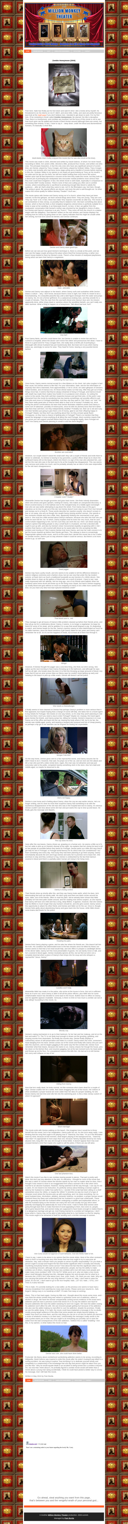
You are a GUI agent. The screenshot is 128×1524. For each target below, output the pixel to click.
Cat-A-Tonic (77, 51)
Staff (48, 51)
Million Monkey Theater (58, 1515)
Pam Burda (69, 1518)
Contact (87, 51)
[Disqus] (64, 1412)
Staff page (42, 115)
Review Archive (38, 51)
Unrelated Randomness (61, 51)
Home (27, 51)
